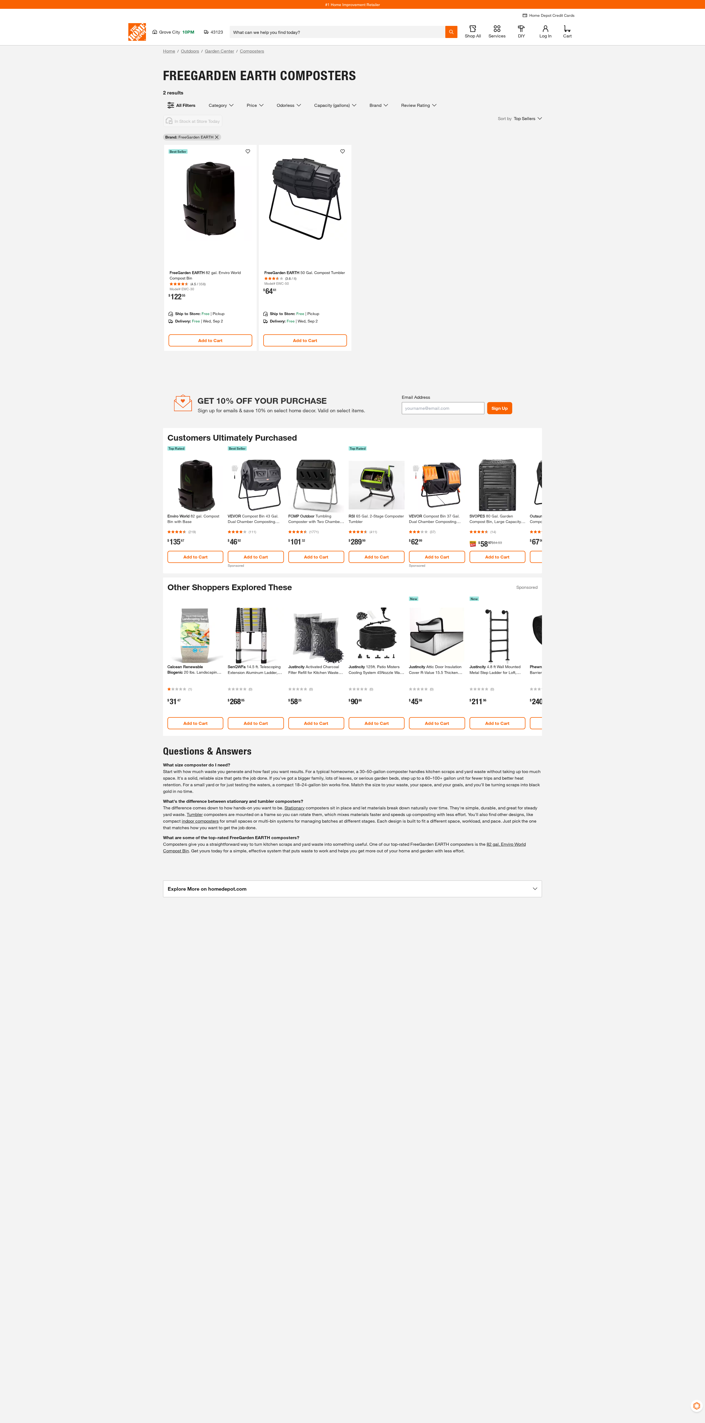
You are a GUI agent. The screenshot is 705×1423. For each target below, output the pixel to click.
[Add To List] (247, 151)
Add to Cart (210, 340)
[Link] (210, 248)
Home (169, 50)
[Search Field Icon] (451, 32)
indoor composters (200, 820)
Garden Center (219, 50)
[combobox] (337, 32)
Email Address (416, 397)
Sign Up (500, 408)
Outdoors (190, 50)
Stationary (294, 807)
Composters (252, 50)
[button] (520, 118)
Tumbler (195, 814)
